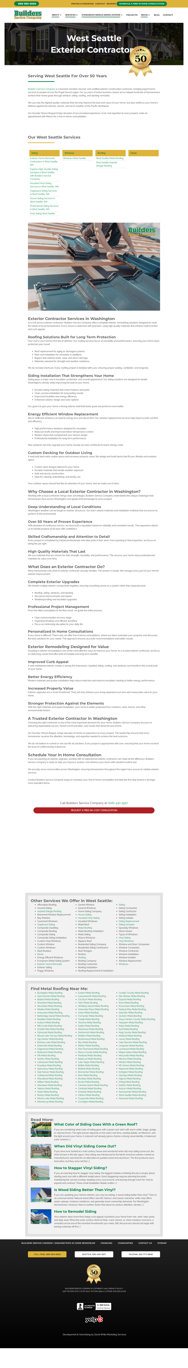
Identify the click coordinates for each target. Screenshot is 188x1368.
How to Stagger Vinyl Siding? (80, 1168)
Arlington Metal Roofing (131, 1072)
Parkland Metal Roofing (90, 1055)
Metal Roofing (85, 928)
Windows (69, 153)
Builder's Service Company (41, 89)
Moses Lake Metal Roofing (50, 1098)
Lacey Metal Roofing (129, 1039)
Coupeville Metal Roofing (90, 1098)
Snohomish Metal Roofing (91, 1032)
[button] (26, 3)
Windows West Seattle (74, 158)
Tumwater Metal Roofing (90, 1016)
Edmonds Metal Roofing (49, 1032)
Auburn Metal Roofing (48, 1022)
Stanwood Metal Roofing (90, 1029)
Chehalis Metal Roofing (89, 1091)
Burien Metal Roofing (88, 1082)
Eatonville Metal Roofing (49, 1045)
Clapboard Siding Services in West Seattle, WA (43, 192)
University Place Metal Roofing (93, 1009)
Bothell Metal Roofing (89, 1068)
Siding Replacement (129, 921)
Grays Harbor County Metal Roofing (137, 1019)
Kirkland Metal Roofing (130, 1035)
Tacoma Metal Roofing (89, 1022)
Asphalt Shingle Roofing (49, 911)
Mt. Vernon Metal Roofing (131, 1065)
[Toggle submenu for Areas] (149, 15)
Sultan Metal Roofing (88, 1026)
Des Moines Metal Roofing (132, 996)
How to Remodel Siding (75, 1211)
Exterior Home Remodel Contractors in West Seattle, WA (44, 161)
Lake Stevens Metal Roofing (133, 1042)
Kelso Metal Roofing (129, 1026)
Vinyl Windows (126, 941)
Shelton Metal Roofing (89, 1035)
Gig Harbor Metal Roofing (50, 1039)
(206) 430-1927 (118, 803)
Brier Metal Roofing (87, 1075)
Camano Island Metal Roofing (93, 1085)
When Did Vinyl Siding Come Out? (85, 1146)
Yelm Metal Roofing (88, 1002)
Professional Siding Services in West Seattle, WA (44, 208)
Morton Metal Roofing (130, 1062)
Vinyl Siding (124, 937)
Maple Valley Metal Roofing (132, 1052)
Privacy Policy (116, 1288)
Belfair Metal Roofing (88, 1065)
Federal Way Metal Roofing (132, 1009)
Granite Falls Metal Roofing (50, 1029)
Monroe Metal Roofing (130, 1059)
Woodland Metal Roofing (50, 1078)
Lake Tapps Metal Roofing (91, 1062)
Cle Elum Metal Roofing (90, 999)
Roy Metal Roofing (87, 1042)
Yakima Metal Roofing (48, 1088)
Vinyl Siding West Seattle (42, 213)
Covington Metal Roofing (90, 1101)
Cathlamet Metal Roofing (49, 1075)
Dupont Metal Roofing (130, 999)
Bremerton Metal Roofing (91, 1072)
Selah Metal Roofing (47, 1091)
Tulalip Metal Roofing (88, 1019)
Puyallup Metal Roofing (49, 1065)
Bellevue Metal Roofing (90, 1059)
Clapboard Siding (46, 924)
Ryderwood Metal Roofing (91, 1039)
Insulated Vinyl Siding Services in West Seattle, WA (44, 185)
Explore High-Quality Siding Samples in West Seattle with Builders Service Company (44, 174)
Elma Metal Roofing (129, 1002)
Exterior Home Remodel (49, 964)
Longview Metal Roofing (131, 1045)
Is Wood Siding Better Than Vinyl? (85, 1190)
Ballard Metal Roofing (48, 999)
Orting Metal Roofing (129, 1082)
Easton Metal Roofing (89, 993)
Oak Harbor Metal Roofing (50, 1072)
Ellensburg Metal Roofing (50, 1101)
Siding (35, 153)
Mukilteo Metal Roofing (49, 1019)
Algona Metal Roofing (130, 1078)
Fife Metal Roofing (46, 1055)
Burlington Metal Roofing (49, 993)
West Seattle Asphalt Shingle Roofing (106, 164)
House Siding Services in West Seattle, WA (42, 200)
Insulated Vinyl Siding (89, 918)
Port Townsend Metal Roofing (93, 1049)
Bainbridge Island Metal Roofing (53, 1016)
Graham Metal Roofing (130, 1016)
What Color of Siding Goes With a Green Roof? (95, 1124)
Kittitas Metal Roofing (47, 1082)
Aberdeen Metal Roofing (49, 1085)
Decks (134, 153)
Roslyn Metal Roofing (48, 1095)
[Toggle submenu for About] (60, 15)
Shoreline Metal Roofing (49, 1002)
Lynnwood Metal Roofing (131, 1049)
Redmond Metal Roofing (49, 1052)
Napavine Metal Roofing (131, 1068)
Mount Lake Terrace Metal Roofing (54, 1035)
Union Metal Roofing (88, 1012)
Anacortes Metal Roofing (49, 1012)
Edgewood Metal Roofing (50, 1049)
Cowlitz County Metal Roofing (134, 993)
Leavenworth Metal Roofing (92, 996)
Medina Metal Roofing (48, 1009)
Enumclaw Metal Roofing (131, 1006)
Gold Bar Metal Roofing (130, 1012)
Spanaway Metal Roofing (50, 1068)
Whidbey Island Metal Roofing (93, 1006)
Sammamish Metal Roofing (51, 996)
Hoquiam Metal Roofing (131, 1022)
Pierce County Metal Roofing (92, 1052)
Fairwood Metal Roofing (131, 1098)
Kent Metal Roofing (128, 1029)
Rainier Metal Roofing (88, 1045)
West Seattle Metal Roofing (109, 158)
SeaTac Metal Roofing (48, 1059)
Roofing (101, 153)
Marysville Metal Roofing (131, 1055)
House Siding (85, 914)
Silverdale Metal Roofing (49, 1006)
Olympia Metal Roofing (130, 1075)
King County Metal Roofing (132, 1032)
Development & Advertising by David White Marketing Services (94, 1334)
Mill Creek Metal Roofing (49, 1026)
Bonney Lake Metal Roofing (51, 1042)
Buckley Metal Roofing (89, 1078)
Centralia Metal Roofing (90, 1088)
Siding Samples (126, 924)
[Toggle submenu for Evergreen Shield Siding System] (121, 15)
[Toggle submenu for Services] (76, 15)
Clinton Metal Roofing (89, 1095)
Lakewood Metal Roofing (50, 1062)
